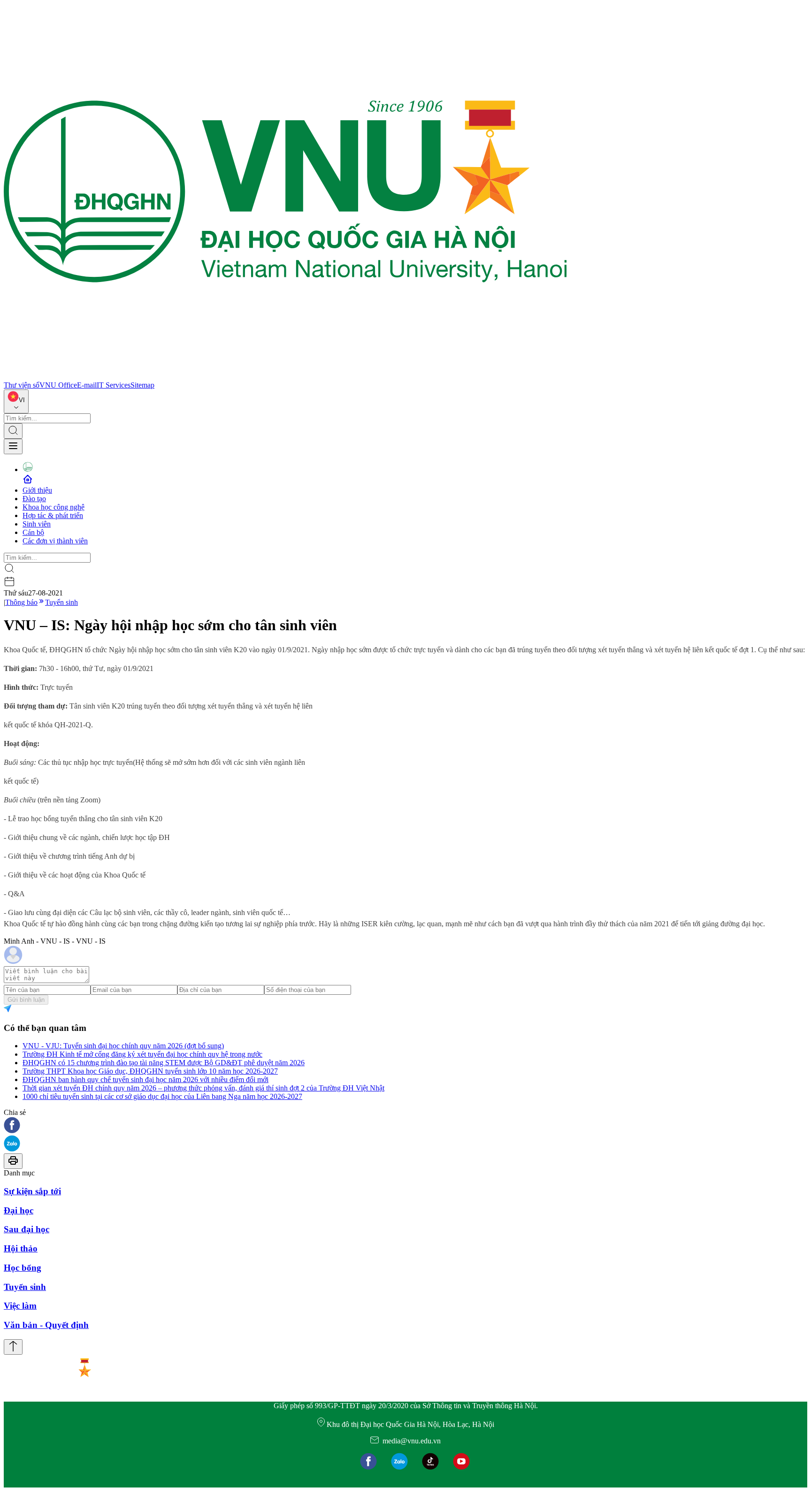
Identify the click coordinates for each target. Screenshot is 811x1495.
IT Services (113, 385)
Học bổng (22, 1268)
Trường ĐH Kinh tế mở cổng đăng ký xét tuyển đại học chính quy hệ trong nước (142, 1054)
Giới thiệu (37, 490)
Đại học (18, 1210)
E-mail (87, 385)
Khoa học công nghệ (53, 507)
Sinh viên (37, 524)
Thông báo (21, 602)
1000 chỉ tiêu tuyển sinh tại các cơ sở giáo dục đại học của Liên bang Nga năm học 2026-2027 (162, 1096)
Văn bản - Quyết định (46, 1325)
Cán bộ (33, 532)
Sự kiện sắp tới (32, 1191)
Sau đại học (26, 1229)
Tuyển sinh (61, 602)
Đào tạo (34, 499)
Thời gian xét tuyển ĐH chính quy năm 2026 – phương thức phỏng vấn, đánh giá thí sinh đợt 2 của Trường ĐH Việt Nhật (203, 1088)
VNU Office (58, 385)
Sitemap (142, 385)
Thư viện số (21, 385)
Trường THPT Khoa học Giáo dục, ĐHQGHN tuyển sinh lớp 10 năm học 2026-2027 (150, 1071)
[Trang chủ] (285, 377)
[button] (405, 1126)
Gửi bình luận (26, 999)
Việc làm (20, 1306)
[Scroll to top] (13, 1347)
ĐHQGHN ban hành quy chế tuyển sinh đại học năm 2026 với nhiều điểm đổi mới (145, 1079)
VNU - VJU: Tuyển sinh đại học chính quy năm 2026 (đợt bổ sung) (123, 1046)
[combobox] (16, 401)
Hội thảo (21, 1248)
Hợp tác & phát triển (53, 515)
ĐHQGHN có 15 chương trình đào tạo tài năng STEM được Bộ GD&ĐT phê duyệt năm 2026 (164, 1063)
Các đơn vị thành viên (55, 541)
